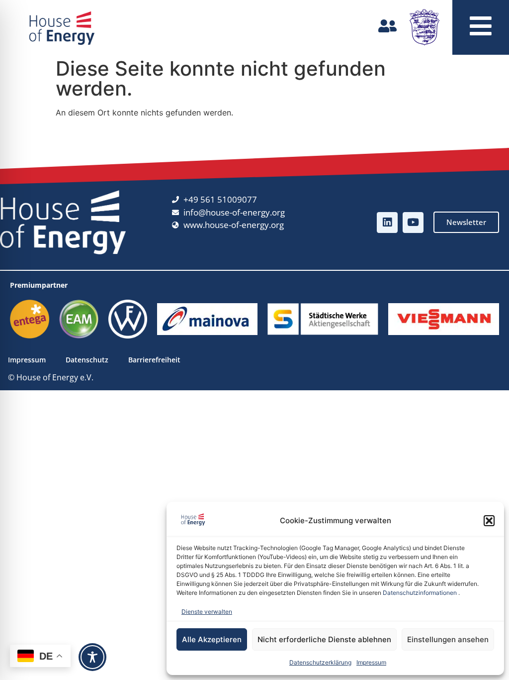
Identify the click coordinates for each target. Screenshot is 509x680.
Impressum (371, 662)
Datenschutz (87, 359)
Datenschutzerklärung (320, 662)
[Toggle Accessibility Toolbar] (92, 657)
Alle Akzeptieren (212, 639)
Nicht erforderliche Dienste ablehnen (324, 639)
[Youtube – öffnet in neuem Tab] (413, 222)
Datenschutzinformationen (420, 592)
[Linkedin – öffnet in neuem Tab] (387, 222)
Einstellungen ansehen (448, 639)
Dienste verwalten (206, 611)
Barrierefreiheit (154, 359)
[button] (489, 521)
